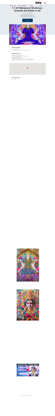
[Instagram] (40, 1)
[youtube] (39, 1)
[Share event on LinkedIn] (15, 79)
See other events (27, 20)
